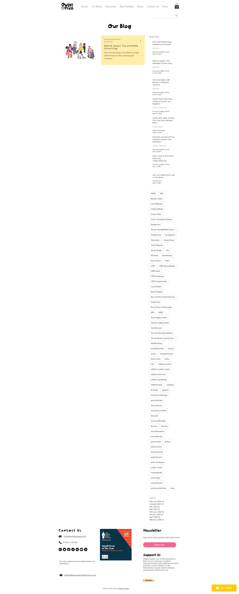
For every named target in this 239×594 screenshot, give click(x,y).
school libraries (157, 483)
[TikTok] (73, 549)
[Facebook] (68, 549)
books (167, 359)
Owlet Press (155, 302)
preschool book (157, 452)
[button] (140, 6)
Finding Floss (156, 235)
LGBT (153, 266)
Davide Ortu (155, 224)
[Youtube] (81, 549)
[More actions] (141, 40)
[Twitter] (64, 549)
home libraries (156, 405)
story (173, 488)
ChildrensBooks (157, 209)
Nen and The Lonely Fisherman (163, 297)
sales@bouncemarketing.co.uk (80, 575)
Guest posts (157, 127)
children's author (165, 364)
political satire (156, 447)
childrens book (156, 385)
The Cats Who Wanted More (162, 333)
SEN (152, 312)
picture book (156, 442)
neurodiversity (156, 436)
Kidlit (167, 261)
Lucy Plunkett (156, 286)
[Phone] (60, 542)
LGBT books (155, 271)
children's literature (158, 374)
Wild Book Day (156, 343)
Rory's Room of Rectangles (161, 307)
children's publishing (159, 380)
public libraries (156, 457)
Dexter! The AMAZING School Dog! (164, 230)
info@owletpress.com (75, 536)
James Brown (169, 240)
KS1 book (154, 255)
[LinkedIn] (77, 549)
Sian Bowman (156, 328)
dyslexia (165, 390)
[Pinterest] (85, 549)
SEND (160, 312)
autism (153, 354)
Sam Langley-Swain (159, 317)
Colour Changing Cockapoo (161, 219)
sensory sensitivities (158, 488)
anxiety (171, 348)
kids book (154, 416)
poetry (167, 442)
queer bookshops (157, 462)
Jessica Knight (156, 250)
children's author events (160, 369)
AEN (161, 193)
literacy (164, 426)
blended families (166, 354)
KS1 (167, 250)
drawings (154, 390)
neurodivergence (157, 431)
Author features (159, 108)
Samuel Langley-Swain (160, 323)
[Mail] (60, 536)
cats (152, 364)
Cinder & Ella (156, 214)
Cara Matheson (157, 204)
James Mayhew (157, 245)
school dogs (155, 478)
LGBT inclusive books (159, 281)
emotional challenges (159, 395)
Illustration (155, 240)
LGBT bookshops (157, 276)
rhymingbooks (156, 472)
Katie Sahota (156, 261)
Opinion (155, 48)
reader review (156, 467)
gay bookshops (157, 400)
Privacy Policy (124, 588)
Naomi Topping (156, 292)
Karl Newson (167, 255)
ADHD (153, 193)
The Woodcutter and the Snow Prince (164, 338)
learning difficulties (158, 421)
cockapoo (170, 385)
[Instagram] (60, 549)
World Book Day (157, 348)
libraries (154, 426)
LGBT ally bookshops (167, 266)
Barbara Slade (156, 199)
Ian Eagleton (170, 235)
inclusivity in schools (158, 410)
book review (155, 359)
